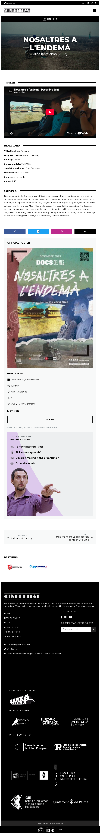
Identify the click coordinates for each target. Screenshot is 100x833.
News (7, 623)
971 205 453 (10, 3)
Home (7, 613)
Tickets (50, 419)
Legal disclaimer (43, 824)
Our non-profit (13, 636)
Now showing (12, 618)
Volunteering (12, 632)
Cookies (60, 824)
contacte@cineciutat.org (18, 644)
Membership (11, 627)
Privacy (53, 824)
